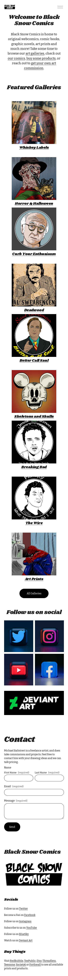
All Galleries (34, 593)
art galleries (35, 53)
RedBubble (16, 960)
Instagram (25, 921)
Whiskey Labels (34, 147)
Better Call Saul (34, 360)
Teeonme (9, 964)
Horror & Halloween (34, 203)
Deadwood (34, 310)
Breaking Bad (34, 467)
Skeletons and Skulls (34, 416)
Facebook (29, 915)
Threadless (49, 960)
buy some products (41, 58)
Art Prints (34, 579)
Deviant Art (25, 940)
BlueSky (24, 934)
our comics (16, 58)
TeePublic (30, 960)
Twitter (23, 908)
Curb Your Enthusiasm (34, 254)
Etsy (39, 960)
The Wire (34, 523)
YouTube (31, 927)
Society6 (21, 964)
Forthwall (35, 964)
